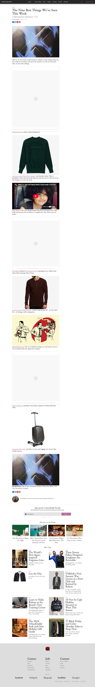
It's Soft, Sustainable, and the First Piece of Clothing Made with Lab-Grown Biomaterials (73, 591)
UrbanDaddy (6, 2)
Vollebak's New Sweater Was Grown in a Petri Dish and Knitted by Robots (74, 580)
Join (46, 666)
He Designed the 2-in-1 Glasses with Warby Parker (73, 564)
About (47, 661)
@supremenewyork (31, 271)
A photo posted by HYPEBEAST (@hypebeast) (28, 268)
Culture (55, 1)
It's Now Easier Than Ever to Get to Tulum (74, 539)
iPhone (47, 668)
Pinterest (48, 678)
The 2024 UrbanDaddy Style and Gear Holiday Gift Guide (36, 626)
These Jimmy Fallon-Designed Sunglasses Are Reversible (73, 556)
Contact (29, 661)
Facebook (19, 678)
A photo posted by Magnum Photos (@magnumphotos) (28, 402)
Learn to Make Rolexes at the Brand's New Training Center (37, 603)
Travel (49, 1)
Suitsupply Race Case (18, 449)
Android (47, 670)
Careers (47, 663)
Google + (76, 678)
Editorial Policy (67, 681)
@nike (46, 271)
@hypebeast (15, 271)
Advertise (30, 666)
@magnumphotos (17, 406)
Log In (92, 2)
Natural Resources (18, 347)
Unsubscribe (31, 670)
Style (44, 1)
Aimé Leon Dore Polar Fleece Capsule (23, 176)
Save (17, 22)
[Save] (20, 22)
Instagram (33, 678)
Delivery (66, 1)
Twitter (62, 678)
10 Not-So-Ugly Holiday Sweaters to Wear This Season (73, 605)
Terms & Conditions (75, 681)
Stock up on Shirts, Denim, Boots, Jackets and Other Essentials (72, 633)
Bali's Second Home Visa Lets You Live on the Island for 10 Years (38, 540)
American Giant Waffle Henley (21, 310)
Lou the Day (35, 573)
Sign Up (88, 2)
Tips (28, 663)
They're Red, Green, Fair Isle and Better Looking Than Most (74, 614)
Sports (60, 1)
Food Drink (38, 1)
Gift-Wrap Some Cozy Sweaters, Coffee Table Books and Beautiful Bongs (37, 636)
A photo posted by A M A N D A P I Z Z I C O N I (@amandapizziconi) (29, 129)
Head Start (15, 210)
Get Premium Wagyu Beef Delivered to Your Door (56, 540)
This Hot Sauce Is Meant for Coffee (20, 539)
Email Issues (30, 668)
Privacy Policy (83, 681)
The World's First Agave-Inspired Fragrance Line (36, 556)
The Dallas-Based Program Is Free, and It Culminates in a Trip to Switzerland (36, 612)
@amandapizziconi (17, 132)
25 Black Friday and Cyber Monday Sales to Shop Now (73, 625)
